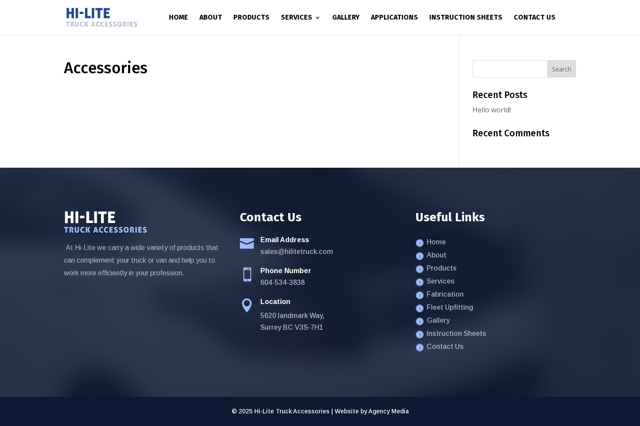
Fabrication (445, 294)
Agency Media (388, 411)
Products (251, 17)
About (210, 17)
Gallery (346, 17)
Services (296, 17)
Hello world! (491, 110)
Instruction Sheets (465, 17)
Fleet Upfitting (450, 307)
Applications (394, 17)
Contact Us (535, 17)
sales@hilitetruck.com (296, 251)
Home (178, 17)
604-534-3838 (282, 282)
